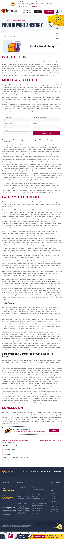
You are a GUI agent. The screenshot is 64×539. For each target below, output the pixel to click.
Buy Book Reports (22, 507)
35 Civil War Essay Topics (25, 487)
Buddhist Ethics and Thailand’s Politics (50, 440)
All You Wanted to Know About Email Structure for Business (39, 494)
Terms (39, 523)
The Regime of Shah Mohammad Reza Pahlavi (17, 457)
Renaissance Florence (10, 449)
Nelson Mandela (8, 452)
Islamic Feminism (9, 460)
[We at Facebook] (3, 503)
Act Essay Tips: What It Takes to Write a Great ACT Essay (38, 489)
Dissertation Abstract (23, 508)
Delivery (58, 523)
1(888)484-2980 (27, 10)
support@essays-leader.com (7, 498)
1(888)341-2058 (27, 12)
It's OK (49, 4)
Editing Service (36, 510)
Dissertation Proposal (38, 508)
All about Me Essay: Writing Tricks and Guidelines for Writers (23, 494)
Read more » (35, 6)
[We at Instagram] (8, 503)
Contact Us (57, 471)
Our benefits (45, 471)
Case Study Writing (37, 507)
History (14, 36)
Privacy (48, 523)
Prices (25, 471)
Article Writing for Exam (24, 503)
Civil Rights (7, 454)
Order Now (49, 11)
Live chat (38, 11)
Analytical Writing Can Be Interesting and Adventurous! (24, 500)
